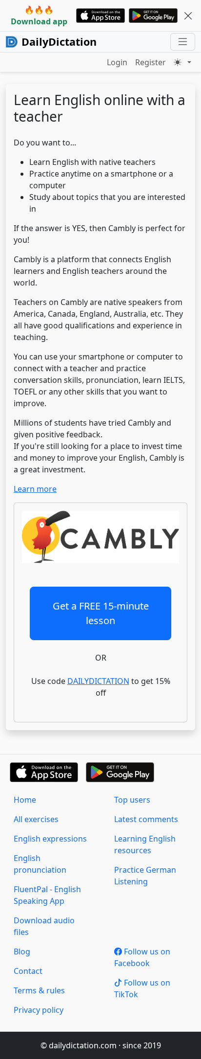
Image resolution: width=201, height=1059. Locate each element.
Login (117, 62)
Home (25, 799)
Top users (132, 799)
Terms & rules (39, 990)
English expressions (50, 838)
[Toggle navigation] (182, 42)
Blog (22, 951)
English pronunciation (40, 864)
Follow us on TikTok (142, 988)
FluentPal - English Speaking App (47, 895)
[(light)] (182, 62)
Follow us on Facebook (142, 957)
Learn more (35, 489)
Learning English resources (145, 844)
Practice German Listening (145, 875)
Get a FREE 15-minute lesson (101, 613)
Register (150, 62)
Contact (28, 971)
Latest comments (146, 819)
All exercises (36, 819)
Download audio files (44, 926)
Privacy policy (38, 1010)
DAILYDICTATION (98, 681)
